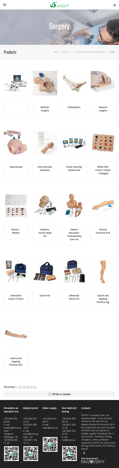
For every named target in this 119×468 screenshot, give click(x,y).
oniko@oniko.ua (30, 433)
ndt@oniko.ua (68, 439)
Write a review (61, 394)
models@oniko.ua (12, 427)
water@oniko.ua (50, 427)
